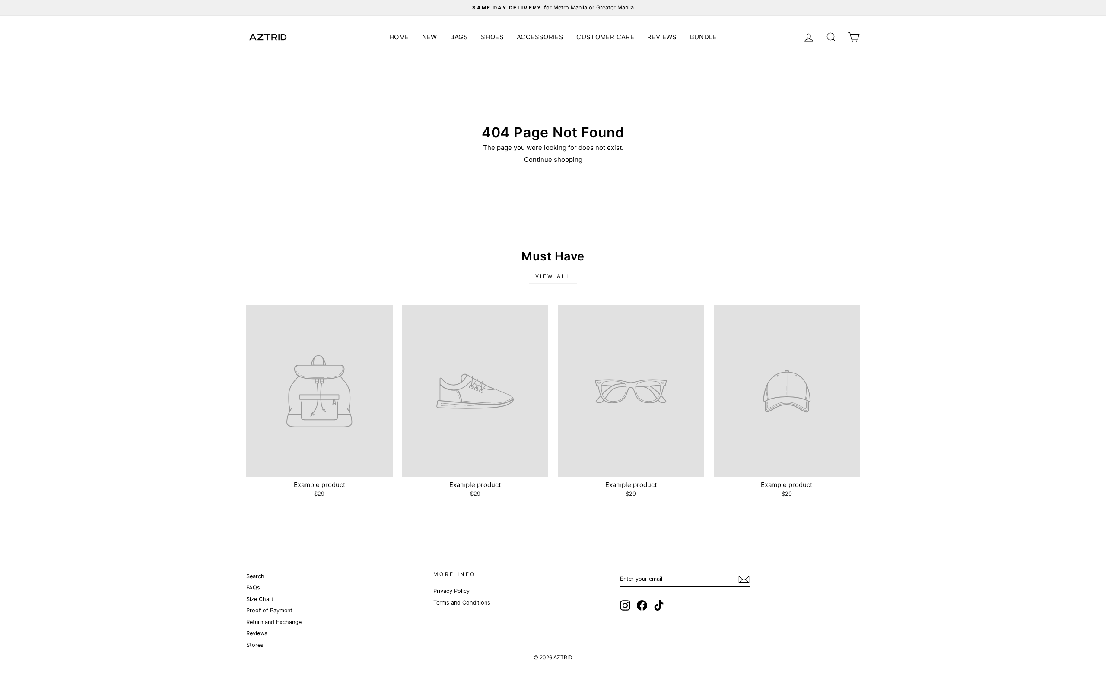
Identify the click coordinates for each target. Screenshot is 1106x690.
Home (399, 37)
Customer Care (605, 37)
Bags (459, 37)
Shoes (492, 37)
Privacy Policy (451, 591)
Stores (255, 645)
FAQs (253, 587)
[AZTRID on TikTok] (659, 605)
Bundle (703, 37)
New (429, 37)
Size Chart (259, 599)
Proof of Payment (269, 610)
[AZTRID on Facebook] (642, 605)
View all (553, 276)
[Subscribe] (744, 579)
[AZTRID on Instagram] (625, 605)
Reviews (662, 37)
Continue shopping (553, 160)
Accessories (540, 37)
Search (255, 576)
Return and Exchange (274, 622)
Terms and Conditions (461, 602)
